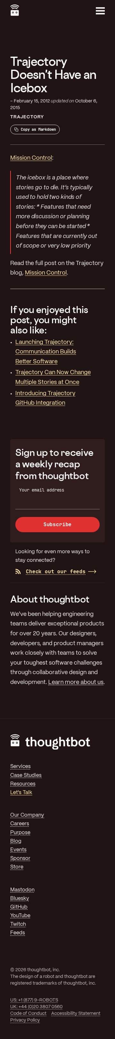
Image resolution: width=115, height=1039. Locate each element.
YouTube (20, 915)
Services (20, 766)
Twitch (18, 924)
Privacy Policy (25, 1020)
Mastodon (22, 890)
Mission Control (31, 158)
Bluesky (19, 898)
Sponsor (20, 858)
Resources (22, 784)
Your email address (41, 490)
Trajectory (27, 117)
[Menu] (100, 10)
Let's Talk (21, 792)
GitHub (18, 907)
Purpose (20, 832)
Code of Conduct (28, 1013)
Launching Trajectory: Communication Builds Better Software (45, 352)
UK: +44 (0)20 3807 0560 (36, 1007)
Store (16, 867)
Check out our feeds (56, 571)
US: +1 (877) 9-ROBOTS (34, 1000)
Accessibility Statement (75, 1013)
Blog (15, 841)
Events (18, 849)
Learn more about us (75, 682)
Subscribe (57, 524)
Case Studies (26, 775)
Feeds (17, 933)
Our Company (27, 815)
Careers (19, 823)
